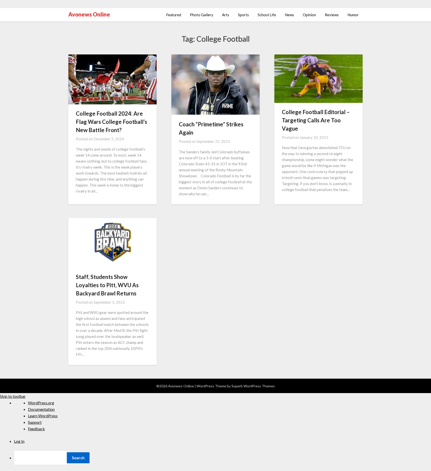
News (289, 14)
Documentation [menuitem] (41, 409)
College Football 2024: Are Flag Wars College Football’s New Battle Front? (111, 121)
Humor (353, 14)
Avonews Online (89, 14)
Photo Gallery (201, 14)
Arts (225, 14)
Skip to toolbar (13, 396)
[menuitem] (222, 458)
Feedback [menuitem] (36, 428)
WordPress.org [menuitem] (41, 402)
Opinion (309, 14)
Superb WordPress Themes (253, 386)
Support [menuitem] (35, 422)
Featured (173, 14)
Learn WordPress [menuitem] (43, 415)
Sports (243, 14)
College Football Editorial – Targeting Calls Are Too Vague (316, 120)
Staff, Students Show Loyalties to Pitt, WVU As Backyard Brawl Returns (107, 285)
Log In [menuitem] (19, 441)
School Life (267, 14)
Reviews (332, 14)
